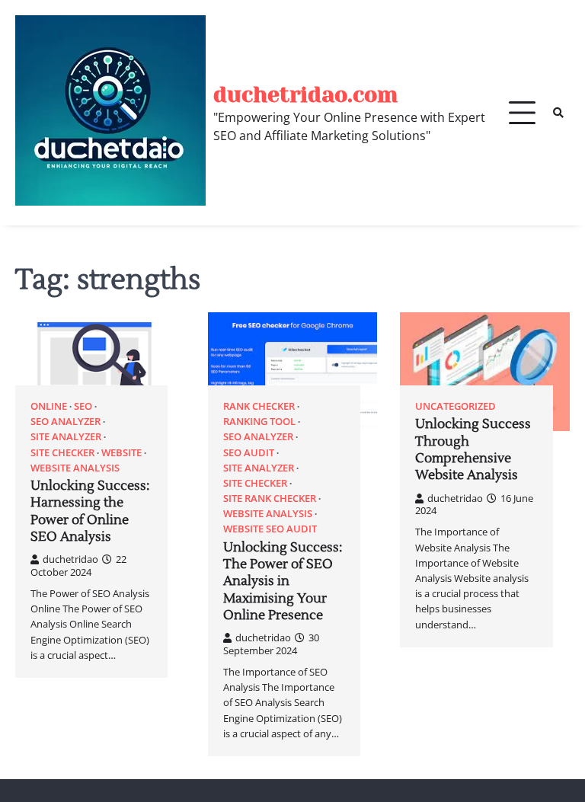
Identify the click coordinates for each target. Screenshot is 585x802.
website (121, 453)
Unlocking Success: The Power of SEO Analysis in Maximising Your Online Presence (282, 581)
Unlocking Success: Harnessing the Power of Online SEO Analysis (89, 511)
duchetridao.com (305, 94)
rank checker (259, 406)
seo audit (248, 453)
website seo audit (270, 529)
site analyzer (65, 437)
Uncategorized (455, 406)
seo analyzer (65, 421)
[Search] (558, 112)
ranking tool (259, 421)
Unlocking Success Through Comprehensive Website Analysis (473, 450)
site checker (62, 453)
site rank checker (269, 498)
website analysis (75, 468)
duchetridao (70, 559)
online (48, 406)
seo (83, 406)
